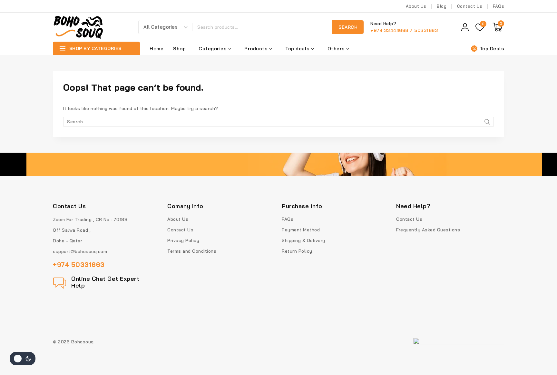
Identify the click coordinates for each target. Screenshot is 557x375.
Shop (179, 49)
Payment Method (301, 230)
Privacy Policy (183, 240)
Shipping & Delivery (303, 240)
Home (156, 49)
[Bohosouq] (78, 27)
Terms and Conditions (191, 251)
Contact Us (470, 6)
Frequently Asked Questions (428, 230)
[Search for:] (278, 122)
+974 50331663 (79, 264)
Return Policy (297, 251)
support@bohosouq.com (80, 251)
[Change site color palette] (22, 358)
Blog (441, 6)
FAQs (498, 6)
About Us (416, 6)
